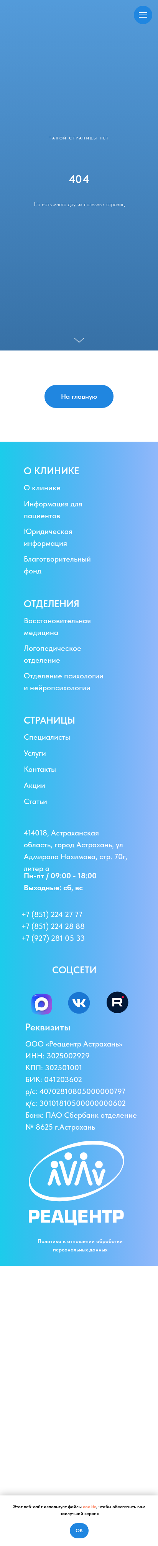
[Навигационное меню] (143, 15)
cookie (89, 1506)
